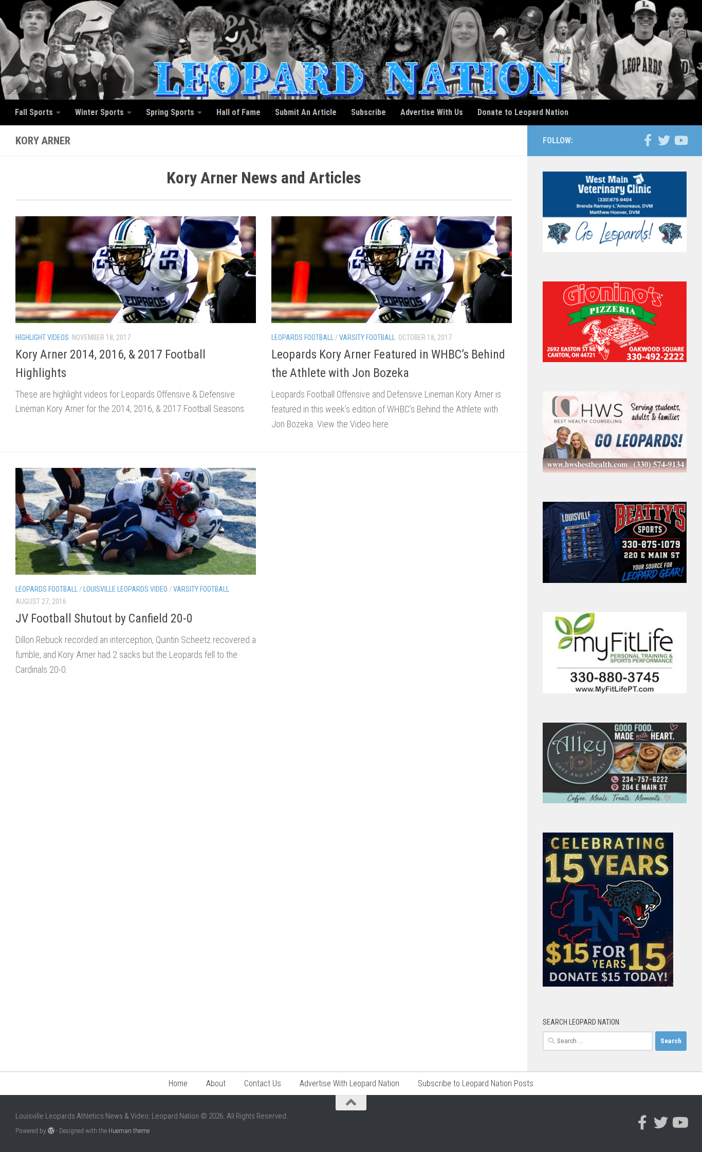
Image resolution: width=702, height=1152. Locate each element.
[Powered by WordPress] (51, 1130)
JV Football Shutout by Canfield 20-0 (104, 618)
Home (178, 1083)
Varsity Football (367, 337)
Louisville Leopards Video (125, 589)
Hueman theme (129, 1131)
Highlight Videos (42, 337)
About (216, 1083)
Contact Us (262, 1083)
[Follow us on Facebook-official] (647, 140)
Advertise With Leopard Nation (349, 1083)
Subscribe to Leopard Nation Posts (475, 1083)
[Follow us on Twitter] (664, 140)
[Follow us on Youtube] (680, 140)
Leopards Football (302, 337)
